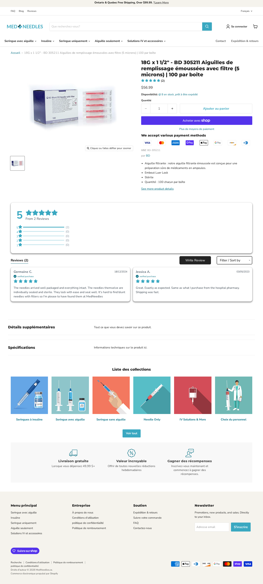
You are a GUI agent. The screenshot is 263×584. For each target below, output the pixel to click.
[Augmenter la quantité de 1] (172, 109)
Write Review (195, 260)
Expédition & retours (245, 41)
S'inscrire (241, 527)
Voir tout (131, 433)
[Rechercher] (207, 26)
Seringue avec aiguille (19, 41)
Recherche (16, 562)
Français (245, 11)
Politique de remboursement (89, 528)
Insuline (46, 41)
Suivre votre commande (147, 518)
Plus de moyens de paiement (196, 129)
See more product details (157, 189)
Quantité (146, 100)
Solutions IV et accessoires (145, 41)
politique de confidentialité (88, 523)
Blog (21, 11)
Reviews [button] (19, 260)
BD (148, 156)
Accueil (15, 52)
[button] (153, 81)
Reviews (31, 11)
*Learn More (161, 2)
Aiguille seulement (108, 41)
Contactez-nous (142, 528)
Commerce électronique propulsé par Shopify (34, 573)
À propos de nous (82, 512)
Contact (221, 41)
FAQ (13, 11)
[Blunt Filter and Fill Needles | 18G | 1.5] (17, 163)
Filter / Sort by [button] (230, 260)
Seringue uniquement (73, 41)
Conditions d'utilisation (85, 518)
